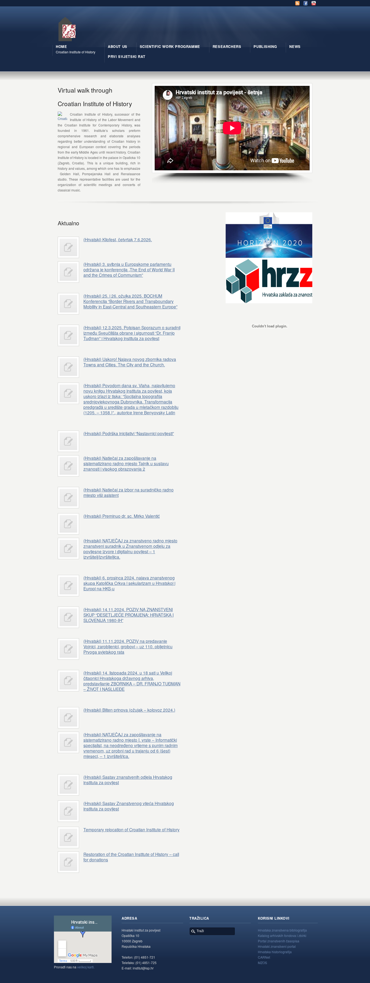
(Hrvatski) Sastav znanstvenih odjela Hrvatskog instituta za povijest (127, 779)
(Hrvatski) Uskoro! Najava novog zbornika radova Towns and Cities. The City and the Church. (129, 361)
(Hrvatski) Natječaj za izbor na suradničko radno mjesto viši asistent (128, 492)
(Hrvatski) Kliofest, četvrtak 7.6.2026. (117, 239)
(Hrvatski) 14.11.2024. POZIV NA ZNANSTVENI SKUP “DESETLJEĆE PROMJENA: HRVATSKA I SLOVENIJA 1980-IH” (128, 614)
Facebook (305, 3)
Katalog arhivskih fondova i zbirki (282, 935)
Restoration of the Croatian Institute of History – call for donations (131, 856)
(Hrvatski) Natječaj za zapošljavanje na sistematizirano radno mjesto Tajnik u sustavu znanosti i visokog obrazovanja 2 (126, 463)
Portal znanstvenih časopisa (278, 941)
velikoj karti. (86, 967)
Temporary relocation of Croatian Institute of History (131, 829)
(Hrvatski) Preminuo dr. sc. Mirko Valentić (121, 516)
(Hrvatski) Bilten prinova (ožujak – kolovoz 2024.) (129, 710)
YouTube (313, 3)
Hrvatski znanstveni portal (277, 946)
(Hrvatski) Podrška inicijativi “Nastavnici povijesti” (128, 433)
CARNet (264, 957)
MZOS (262, 962)
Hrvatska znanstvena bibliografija (282, 930)
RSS (297, 3)
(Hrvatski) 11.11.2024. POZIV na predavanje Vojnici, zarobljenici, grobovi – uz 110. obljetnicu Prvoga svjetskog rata (128, 646)
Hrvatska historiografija (275, 951)
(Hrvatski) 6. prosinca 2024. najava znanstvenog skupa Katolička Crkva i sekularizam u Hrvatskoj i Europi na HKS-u (129, 583)
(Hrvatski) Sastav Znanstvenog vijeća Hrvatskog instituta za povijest (128, 806)
